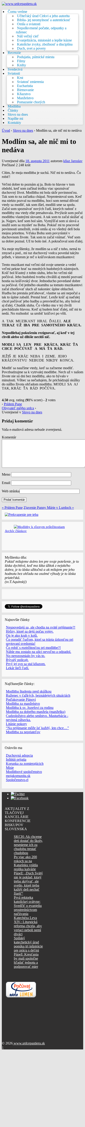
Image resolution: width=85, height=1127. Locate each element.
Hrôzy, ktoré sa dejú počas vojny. (29, 631)
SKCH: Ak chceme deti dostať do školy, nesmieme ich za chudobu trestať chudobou (28, 845)
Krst (20, 78)
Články (13, 110)
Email (6, 483)
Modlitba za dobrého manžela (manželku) (35, 712)
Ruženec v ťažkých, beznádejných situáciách (38, 695)
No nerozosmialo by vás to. (25, 656)
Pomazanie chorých (31, 102)
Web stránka (10, 491)
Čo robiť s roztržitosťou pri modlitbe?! (33, 648)
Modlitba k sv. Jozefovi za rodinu (29, 708)
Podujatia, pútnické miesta (35, 57)
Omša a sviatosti (28, 24)
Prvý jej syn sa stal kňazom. (26, 664)
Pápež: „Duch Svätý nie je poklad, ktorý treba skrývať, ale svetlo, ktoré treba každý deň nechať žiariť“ (28, 883)
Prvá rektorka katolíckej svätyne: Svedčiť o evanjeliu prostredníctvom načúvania (28, 906)
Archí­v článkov (16, 531)
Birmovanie (25, 90)
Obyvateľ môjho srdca (18, 408)
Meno (6, 474)
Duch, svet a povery (31, 48)
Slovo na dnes (18, 114)
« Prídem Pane (12, 507)
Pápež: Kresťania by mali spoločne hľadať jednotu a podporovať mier (26, 960)
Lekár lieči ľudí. (17, 668)
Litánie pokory (16, 724)
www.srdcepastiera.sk (29, 1043)
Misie (10, 768)
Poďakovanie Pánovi (21, 699)
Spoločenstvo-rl (17, 780)
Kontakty (14, 122)
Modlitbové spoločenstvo (24, 772)
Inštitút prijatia (16, 759)
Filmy (21, 61)
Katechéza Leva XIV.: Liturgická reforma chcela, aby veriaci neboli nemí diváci (28, 926)
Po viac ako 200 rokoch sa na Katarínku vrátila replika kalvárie (26, 863)
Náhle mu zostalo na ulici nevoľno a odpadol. (38, 652)
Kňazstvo (24, 94)
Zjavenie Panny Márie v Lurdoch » (49, 507)
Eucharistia (25, 86)
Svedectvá (15, 69)
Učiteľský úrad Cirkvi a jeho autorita (43, 16)
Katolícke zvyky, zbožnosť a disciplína (45, 44)
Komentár (9, 437)
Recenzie (14, 53)
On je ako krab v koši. (22, 635)
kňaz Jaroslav (73, 161)
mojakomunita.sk (18, 776)
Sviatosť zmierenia (30, 82)
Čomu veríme (17, 12)
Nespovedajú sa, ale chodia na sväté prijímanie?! (40, 627)
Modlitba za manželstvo (23, 703)
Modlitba (14, 106)
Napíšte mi (15, 118)
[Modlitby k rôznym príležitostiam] (39, 527)
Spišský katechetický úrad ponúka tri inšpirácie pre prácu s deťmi (28, 944)
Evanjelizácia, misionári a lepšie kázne (44, 40)
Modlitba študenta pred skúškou (28, 691)
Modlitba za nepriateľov (23, 732)
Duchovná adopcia (19, 755)
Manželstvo (25, 98)
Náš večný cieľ (28, 36)
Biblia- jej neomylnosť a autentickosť (43, 20)
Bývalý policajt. (17, 660)
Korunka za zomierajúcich (25, 763)
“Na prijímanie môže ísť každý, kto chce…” (37, 728)
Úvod (6, 130)
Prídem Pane (13, 404)
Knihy (21, 65)
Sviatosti (14, 73)
